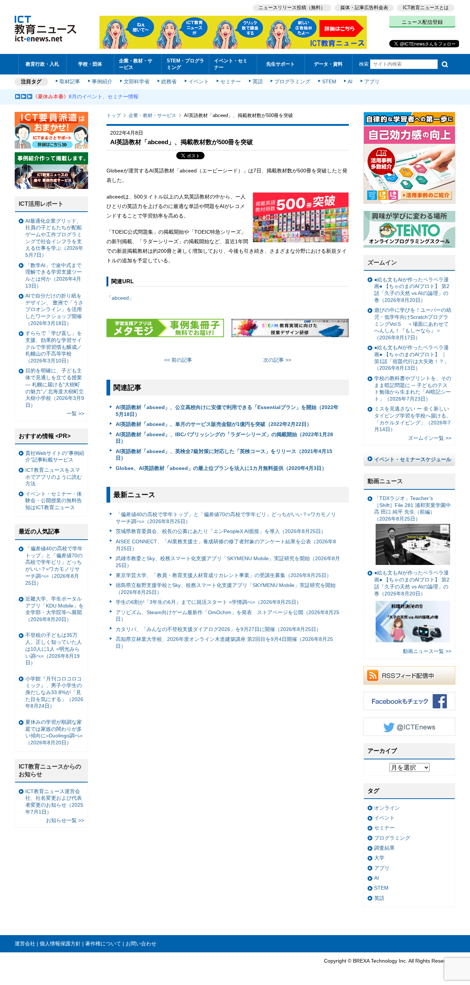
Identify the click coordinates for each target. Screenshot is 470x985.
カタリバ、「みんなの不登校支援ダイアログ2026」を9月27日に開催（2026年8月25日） (218, 629)
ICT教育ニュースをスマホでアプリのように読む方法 (53, 476)
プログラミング (292, 81)
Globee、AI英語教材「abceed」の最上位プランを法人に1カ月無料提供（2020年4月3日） (221, 468)
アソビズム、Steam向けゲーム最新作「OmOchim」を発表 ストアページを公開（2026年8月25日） (227, 615)
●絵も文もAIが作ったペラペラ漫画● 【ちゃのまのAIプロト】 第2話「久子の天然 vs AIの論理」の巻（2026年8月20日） (411, 290)
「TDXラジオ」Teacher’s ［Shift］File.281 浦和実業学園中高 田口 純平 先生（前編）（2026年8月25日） (412, 508)
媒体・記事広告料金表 (364, 7)
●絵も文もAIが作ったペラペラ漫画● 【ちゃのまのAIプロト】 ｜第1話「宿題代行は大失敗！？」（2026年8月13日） (411, 357)
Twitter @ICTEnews (409, 727)
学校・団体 (90, 64)
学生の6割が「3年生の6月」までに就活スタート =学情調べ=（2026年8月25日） (208, 602)
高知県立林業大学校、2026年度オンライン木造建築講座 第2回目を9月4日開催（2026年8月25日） (224, 642)
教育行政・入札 (42, 64)
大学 (379, 858)
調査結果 (384, 848)
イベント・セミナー (230, 64)
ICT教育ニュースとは (426, 7)
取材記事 (69, 81)
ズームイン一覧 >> (429, 438)
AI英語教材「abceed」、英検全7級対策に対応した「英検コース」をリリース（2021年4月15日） (224, 454)
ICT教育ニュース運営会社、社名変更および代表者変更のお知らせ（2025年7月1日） (54, 801)
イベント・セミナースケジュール (412, 459)
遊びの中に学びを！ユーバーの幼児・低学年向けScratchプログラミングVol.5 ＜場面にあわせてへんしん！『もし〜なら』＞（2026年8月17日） (412, 323)
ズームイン (382, 262)
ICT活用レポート (41, 204)
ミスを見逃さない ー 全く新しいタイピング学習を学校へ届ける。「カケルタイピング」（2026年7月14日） (412, 419)
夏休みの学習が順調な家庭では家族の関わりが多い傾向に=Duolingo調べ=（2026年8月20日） (54, 732)
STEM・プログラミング (185, 64)
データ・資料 (328, 64)
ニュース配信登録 (422, 22)
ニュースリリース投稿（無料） (291, 7)
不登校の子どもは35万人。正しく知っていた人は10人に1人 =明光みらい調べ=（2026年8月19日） (53, 648)
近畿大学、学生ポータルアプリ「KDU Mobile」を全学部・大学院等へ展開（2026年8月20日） (54, 609)
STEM (329, 81)
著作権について (103, 943)
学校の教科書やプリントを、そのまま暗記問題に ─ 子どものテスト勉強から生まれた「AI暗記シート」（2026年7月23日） (412, 388)
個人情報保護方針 (60, 943)
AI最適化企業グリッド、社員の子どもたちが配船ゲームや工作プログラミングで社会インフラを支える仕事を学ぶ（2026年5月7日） (54, 238)
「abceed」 (120, 298)
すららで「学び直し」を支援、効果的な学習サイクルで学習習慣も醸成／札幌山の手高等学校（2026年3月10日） (53, 347)
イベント (198, 81)
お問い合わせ (141, 943)
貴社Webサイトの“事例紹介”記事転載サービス (54, 456)
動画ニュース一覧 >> (427, 651)
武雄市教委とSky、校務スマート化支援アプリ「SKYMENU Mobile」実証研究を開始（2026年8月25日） (228, 561)
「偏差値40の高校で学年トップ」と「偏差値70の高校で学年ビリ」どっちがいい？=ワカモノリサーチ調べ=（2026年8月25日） (226, 517)
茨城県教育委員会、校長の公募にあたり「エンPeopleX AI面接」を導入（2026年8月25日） (221, 531)
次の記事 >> (277, 360)
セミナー (230, 81)
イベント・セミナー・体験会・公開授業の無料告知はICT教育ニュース (53, 500)
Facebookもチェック (409, 701)
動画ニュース (385, 481)
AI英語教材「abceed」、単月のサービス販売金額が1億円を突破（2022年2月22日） (214, 424)
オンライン (387, 808)
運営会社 (25, 943)
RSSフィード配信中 (409, 675)
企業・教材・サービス (135, 64)
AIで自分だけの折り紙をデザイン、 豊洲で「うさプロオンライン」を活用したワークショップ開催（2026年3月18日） (54, 309)
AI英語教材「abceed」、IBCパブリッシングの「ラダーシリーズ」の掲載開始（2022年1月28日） (224, 437)
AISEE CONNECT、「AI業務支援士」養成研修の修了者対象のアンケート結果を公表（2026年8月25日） (226, 545)
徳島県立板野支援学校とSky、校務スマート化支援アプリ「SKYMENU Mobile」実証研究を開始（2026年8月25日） (226, 588)
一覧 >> (75, 413)
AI (350, 81)
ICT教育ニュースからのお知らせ (50, 770)
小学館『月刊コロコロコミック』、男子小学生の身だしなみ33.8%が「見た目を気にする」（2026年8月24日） (54, 692)
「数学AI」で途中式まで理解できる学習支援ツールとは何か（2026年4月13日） (53, 275)
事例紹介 (102, 81)
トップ (113, 115)
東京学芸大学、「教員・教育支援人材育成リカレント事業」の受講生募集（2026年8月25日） (224, 575)
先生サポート (280, 64)
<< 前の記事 (178, 360)
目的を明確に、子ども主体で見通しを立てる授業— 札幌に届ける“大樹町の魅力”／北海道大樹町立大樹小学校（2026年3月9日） (54, 388)
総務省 (169, 81)
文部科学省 (136, 81)
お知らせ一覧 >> (65, 820)
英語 (258, 81)
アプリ (372, 81)
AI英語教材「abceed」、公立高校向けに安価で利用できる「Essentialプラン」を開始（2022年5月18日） (227, 410)
